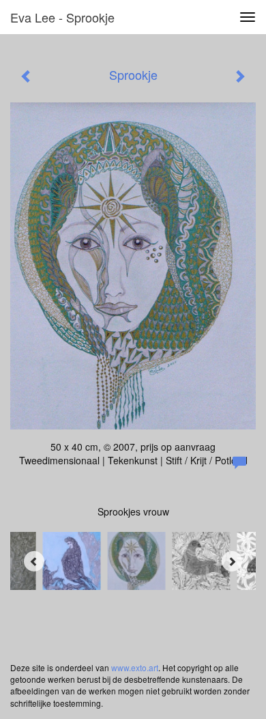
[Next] (232, 561)
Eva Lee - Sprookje (62, 17)
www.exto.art (134, 667)
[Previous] (34, 561)
